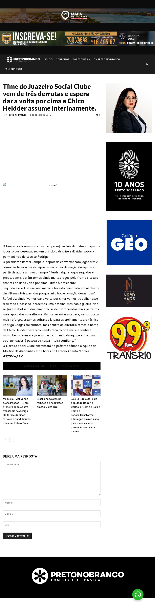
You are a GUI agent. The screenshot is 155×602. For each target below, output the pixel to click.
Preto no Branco (17, 114)
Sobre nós (62, 59)
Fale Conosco (13, 68)
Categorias (80, 59)
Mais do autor (70, 366)
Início (48, 59)
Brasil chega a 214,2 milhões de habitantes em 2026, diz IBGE (50, 402)
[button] (147, 64)
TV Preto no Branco (107, 59)
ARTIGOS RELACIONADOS (40, 366)
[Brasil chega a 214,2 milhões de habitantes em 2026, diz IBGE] (51, 385)
